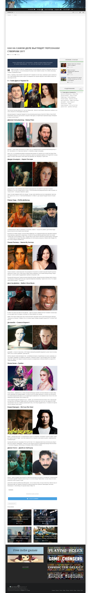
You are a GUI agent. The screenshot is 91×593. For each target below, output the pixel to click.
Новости (10, 12)
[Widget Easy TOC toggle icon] (80, 88)
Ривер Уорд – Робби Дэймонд (68, 97)
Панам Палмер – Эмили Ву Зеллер (69, 98)
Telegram (76, 12)
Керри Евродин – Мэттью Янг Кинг (69, 105)
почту (29, 590)
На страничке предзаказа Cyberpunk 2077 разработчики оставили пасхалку (45, 519)
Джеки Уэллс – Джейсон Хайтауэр (69, 106)
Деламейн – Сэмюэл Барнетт (68, 102)
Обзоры (67, 590)
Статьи (18, 54)
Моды (39, 9)
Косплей (48, 9)
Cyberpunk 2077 (12, 503)
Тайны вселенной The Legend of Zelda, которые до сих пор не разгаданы (74, 79)
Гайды (64, 590)
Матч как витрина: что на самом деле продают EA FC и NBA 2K (30, 12)
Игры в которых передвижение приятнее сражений (73, 71)
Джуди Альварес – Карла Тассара (69, 95)
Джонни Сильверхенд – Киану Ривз (69, 94)
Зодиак (57, 9)
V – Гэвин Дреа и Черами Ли (68, 92)
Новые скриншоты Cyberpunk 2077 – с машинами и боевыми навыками (19, 519)
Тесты (65, 9)
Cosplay (78, 590)
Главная (9, 15)
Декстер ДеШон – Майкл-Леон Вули (69, 100)
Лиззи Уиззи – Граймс (66, 103)
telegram (22, 590)
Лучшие (31, 9)
